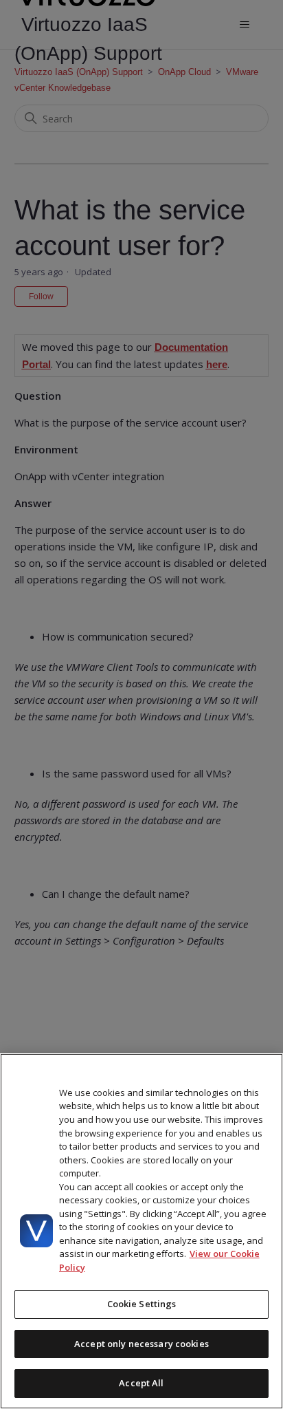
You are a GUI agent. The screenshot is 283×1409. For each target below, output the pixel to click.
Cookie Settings (142, 1304)
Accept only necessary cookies (141, 1343)
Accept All (141, 1383)
